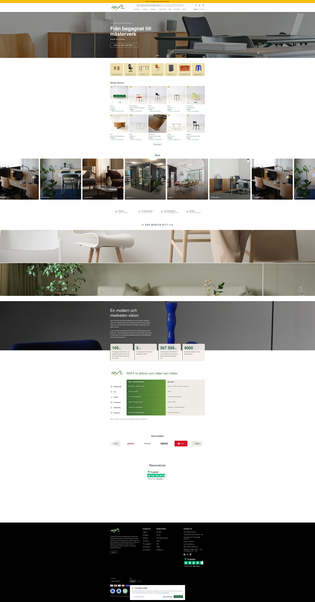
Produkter (136, 9)
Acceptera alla (178, 596)
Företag (196, 9)
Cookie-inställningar (139, 596)
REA (170, 9)
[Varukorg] (203, 5)
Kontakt (145, 9)
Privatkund (202, 9)
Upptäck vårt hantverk (123, 45)
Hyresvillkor (146, 541)
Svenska (133, 581)
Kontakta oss (159, 550)
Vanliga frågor (146, 547)
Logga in (145, 532)
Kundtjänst (145, 535)
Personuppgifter (147, 544)
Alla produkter (157, 144)
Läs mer (114, 552)
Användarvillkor (147, 550)
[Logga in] (199, 5)
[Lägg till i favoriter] (112, 102)
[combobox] (160, 5)
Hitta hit (158, 541)
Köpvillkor (145, 538)
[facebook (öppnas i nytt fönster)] (184, 554)
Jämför (184, 9)
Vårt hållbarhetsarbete (162, 538)
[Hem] (117, 7)
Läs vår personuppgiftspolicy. (162, 593)
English (140, 581)
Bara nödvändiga (167, 596)
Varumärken (177, 9)
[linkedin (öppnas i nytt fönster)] (190, 554)
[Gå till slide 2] (157, 55)
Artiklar (158, 547)
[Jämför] (126, 102)
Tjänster (153, 9)
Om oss (158, 535)
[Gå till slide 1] (156, 55)
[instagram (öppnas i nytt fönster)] (187, 554)
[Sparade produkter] (196, 5)
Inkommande (162, 9)
